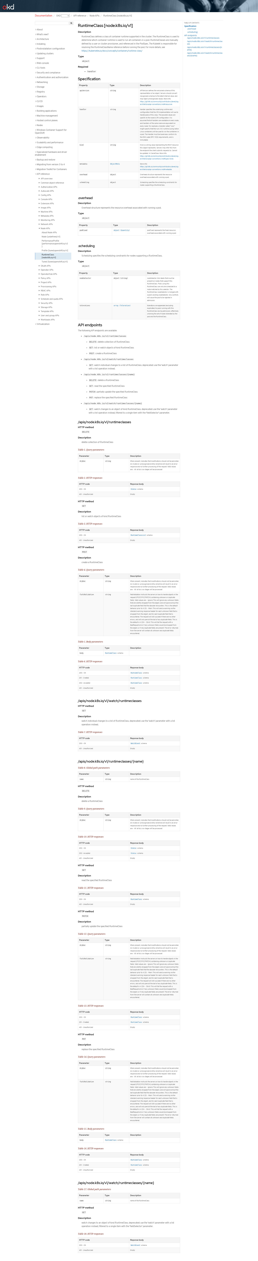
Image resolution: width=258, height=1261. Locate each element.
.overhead (191, 28)
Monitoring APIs (47, 220)
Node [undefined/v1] (51, 236)
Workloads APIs (47, 319)
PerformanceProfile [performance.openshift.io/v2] (55, 244)
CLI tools (41, 68)
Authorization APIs (48, 187)
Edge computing (45, 147)
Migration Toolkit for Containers (52, 169)
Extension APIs (47, 203)
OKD (58, 16)
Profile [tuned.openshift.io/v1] (55, 250)
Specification (190, 26)
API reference (43, 174)
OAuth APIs (45, 266)
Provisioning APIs (48, 286)
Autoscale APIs (47, 191)
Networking (42, 82)
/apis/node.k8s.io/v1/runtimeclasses (203, 38)
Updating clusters (45, 53)
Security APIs (46, 303)
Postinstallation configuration (51, 49)
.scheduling (192, 32)
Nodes (40, 125)
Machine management (47, 116)
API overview (46, 178)
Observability (43, 137)
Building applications (47, 111)
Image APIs (45, 207)
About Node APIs (49, 232)
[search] (71, 23)
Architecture (43, 39)
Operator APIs (46, 270)
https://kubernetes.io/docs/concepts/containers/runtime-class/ (112, 51)
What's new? (43, 34)
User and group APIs (49, 315)
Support (41, 58)
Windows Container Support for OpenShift (51, 131)
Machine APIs (46, 212)
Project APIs (45, 282)
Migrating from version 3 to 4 (51, 164)
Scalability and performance (50, 142)
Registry (41, 92)
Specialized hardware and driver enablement (51, 153)
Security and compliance (48, 72)
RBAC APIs (45, 290)
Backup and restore (46, 160)
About (40, 29)
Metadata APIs (47, 216)
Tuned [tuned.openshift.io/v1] (55, 261)
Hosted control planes (47, 120)
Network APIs (46, 224)
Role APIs (44, 295)
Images (40, 106)
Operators (41, 96)
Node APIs (94, 16)
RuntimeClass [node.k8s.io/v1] (49, 256)
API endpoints (190, 35)
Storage (40, 87)
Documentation (43, 15)
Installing (41, 44)
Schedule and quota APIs (51, 299)
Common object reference (52, 183)
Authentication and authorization (52, 77)
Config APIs (45, 195)
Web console (43, 63)
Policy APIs (45, 278)
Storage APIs (46, 307)
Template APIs (47, 311)
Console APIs (46, 199)
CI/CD (40, 101)
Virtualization (43, 324)
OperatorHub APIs (48, 274)
